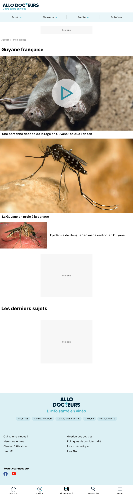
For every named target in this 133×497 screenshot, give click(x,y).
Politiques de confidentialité (84, 441)
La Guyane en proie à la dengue (25, 217)
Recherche (93, 493)
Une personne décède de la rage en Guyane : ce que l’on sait (47, 134)
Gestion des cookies (79, 436)
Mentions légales (13, 441)
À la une (13, 493)
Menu (119, 493)
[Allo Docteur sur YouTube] (14, 474)
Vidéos (39, 493)
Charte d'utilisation (15, 446)
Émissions (116, 17)
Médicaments (107, 418)
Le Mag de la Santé (68, 418)
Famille (82, 17)
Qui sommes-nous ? (15, 436)
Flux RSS (8, 451)
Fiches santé (66, 493)
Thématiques (19, 39)
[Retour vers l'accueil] (66, 6)
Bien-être (48, 17)
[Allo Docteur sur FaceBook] (5, 474)
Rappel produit (43, 418)
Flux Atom (73, 451)
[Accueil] (66, 404)
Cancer (89, 418)
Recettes (23, 418)
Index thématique (78, 446)
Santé (15, 17)
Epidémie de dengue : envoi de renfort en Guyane (87, 235)
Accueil (5, 39)
